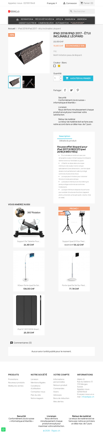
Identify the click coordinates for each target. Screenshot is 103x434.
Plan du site (36, 395)
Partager (64, 90)
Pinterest (77, 90)
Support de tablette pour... (29, 241)
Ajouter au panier (78, 78)
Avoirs (56, 391)
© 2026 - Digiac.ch (51, 430)
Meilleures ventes (15, 386)
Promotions (13, 379)
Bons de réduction (61, 398)
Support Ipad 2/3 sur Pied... (74, 241)
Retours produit (60, 385)
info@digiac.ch (88, 397)
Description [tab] (64, 136)
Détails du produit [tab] (67, 140)
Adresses (57, 395)
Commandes (58, 388)
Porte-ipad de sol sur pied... (74, 285)
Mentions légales (38, 382)
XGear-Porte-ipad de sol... (29, 285)
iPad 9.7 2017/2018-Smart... (29, 329)
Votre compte (61, 374)
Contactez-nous (38, 391)
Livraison (34, 379)
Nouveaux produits (16, 382)
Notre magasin (37, 398)
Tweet (71, 90)
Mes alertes (58, 401)
